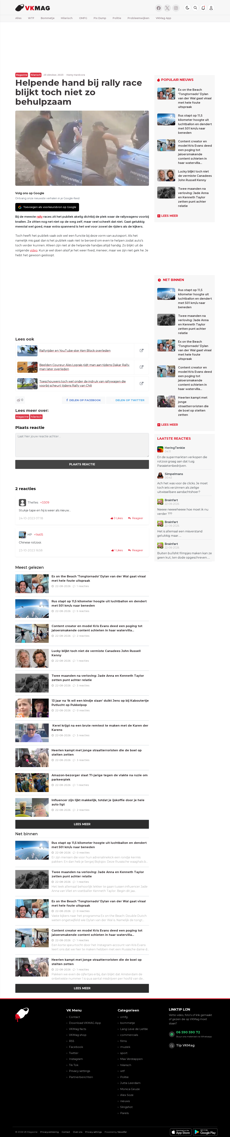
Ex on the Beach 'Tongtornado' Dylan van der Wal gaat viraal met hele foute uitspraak (194, 98)
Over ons (77, 1132)
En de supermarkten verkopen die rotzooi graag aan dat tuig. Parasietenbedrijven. (182, 461)
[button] (195, 7)
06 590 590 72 (188, 1032)
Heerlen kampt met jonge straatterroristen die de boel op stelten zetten (193, 406)
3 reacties (83, 685)
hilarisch (36, 75)
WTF (31, 18)
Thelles (32, 502)
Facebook (76, 1047)
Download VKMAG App (85, 1023)
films (123, 1041)
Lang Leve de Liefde (134, 1029)
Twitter (73, 1053)
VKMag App (163, 18)
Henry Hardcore (75, 75)
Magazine (21, 75)
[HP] (22, 534)
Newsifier (122, 1132)
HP (29, 534)
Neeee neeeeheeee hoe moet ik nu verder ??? (182, 512)
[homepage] (60, 7)
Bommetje (47, 18)
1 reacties (83, 586)
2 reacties (83, 635)
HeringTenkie (175, 447)
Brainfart (171, 500)
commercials (129, 1035)
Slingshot (126, 1107)
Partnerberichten (81, 1077)
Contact (74, 1017)
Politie (117, 18)
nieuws (125, 1101)
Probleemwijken (138, 18)
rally (40, 216)
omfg (124, 1017)
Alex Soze (127, 1095)
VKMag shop (77, 1035)
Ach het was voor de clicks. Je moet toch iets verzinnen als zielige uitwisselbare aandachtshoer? (182, 488)
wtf (122, 1071)
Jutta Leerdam (130, 1083)
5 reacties (83, 611)
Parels (124, 1113)
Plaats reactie (82, 464)
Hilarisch (67, 18)
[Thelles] (22, 502)
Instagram (76, 1059)
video (34, 250)
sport (123, 1053)
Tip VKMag (185, 1045)
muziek (125, 1047)
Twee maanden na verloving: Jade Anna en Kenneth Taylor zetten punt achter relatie (193, 197)
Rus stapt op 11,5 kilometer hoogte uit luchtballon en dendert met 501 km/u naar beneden (195, 124)
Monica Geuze (130, 1089)
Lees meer (82, 824)
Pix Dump (100, 18)
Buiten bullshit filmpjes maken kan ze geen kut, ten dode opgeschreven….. (184, 555)
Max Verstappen (131, 1059)
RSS (71, 1041)
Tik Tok (73, 1065)
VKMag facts (77, 1029)
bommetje (127, 1023)
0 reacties (83, 710)
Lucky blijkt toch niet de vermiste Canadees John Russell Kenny (195, 176)
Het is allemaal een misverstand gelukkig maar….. (180, 533)
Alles (18, 18)
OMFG (83, 18)
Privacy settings (79, 1071)
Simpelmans (174, 474)
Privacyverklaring (49, 1132)
